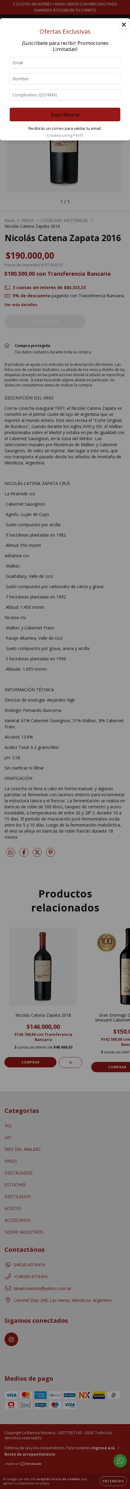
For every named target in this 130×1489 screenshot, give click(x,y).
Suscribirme (65, 114)
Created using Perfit (65, 135)
